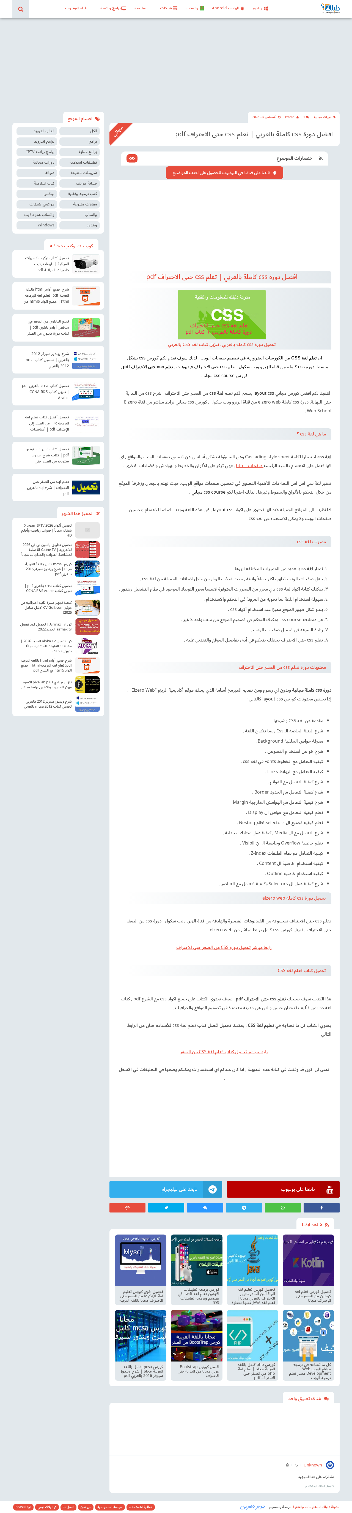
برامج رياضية (110, 8)
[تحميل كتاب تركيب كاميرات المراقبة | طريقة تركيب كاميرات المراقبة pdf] (86, 264)
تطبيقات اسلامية (83, 162)
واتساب (192, 8)
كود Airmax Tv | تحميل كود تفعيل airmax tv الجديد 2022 (46, 627)
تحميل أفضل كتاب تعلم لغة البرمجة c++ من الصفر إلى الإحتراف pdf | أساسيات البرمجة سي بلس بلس (47, 424)
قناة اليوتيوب (76, 8)
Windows (46, 225)
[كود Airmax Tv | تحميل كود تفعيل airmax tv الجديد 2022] (87, 626)
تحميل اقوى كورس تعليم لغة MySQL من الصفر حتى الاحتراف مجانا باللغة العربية (141, 1296)
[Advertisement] (176, 65)
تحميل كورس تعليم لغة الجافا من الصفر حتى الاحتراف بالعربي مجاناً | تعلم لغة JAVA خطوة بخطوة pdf (253, 1296)
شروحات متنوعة (84, 173)
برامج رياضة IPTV (40, 152)
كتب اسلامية (44, 183)
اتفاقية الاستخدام (141, 1507)
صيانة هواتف (86, 183)
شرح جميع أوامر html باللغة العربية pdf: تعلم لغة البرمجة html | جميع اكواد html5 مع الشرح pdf (46, 296)
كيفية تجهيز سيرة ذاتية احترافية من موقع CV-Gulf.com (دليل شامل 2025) (46, 607)
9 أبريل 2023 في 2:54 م (320, 1486)
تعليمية (140, 8)
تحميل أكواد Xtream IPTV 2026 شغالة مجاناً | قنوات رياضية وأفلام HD (46, 530)
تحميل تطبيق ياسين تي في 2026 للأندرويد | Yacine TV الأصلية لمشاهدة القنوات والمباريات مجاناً (46, 549)
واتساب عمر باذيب (39, 215)
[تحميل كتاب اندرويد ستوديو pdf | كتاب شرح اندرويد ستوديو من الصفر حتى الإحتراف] (86, 455)
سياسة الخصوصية (110, 1507)
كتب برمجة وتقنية (82, 194)
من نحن (85, 1507)
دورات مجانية (322, 117)
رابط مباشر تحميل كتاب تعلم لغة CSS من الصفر (224, 1052)
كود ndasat (23, 1507)
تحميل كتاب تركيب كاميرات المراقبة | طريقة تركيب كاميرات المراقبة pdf (47, 264)
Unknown (313, 1465)
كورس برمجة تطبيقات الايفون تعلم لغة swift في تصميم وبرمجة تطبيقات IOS (198, 1296)
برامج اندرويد (44, 141)
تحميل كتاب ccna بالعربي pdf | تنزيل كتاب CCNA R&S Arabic (45, 392)
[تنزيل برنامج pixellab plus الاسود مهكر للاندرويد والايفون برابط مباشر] (87, 684)
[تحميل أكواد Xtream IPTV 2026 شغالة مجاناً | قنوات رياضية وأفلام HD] (87, 530)
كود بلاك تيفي (47, 1507)
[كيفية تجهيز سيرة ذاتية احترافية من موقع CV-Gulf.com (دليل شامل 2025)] (87, 607)
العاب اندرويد (44, 131)
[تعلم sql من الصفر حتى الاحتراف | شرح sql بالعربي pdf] (86, 487)
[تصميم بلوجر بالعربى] (252, 1506)
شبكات (166, 8)
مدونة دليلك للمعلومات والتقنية (316, 1507)
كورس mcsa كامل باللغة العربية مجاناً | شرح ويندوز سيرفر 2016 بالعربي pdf (142, 1371)
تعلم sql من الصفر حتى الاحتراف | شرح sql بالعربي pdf (48, 488)
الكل (93, 131)
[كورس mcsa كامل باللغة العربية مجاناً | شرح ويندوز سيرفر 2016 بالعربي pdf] (87, 569)
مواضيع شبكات (41, 204)
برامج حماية (88, 152)
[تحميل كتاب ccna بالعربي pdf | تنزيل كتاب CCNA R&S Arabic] (86, 391)
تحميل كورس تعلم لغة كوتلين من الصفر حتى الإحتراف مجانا (313, 1296)
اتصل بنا (68, 1507)
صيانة (49, 173)
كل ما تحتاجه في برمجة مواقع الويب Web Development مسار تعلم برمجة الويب (310, 1371)
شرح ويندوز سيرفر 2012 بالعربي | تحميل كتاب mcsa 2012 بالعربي (46, 360)
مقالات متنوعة (85, 204)
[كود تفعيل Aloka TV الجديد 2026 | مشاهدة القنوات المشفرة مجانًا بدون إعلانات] (87, 646)
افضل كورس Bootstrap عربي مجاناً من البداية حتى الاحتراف (198, 1371)
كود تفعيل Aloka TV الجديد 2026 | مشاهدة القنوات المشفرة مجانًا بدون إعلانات (46, 646)
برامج (93, 141)
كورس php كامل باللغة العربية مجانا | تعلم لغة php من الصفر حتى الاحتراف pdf (256, 1371)
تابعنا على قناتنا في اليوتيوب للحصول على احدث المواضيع (221, 172)
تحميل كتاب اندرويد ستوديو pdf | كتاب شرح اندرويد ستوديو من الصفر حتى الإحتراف (47, 455)
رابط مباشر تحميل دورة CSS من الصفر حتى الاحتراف (224, 947)
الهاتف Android (225, 8)
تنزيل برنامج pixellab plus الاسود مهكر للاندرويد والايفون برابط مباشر (46, 685)
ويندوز (257, 8)
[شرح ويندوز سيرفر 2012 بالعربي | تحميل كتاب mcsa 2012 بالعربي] (86, 359)
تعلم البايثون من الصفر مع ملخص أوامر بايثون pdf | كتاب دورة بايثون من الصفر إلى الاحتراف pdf (48, 328)
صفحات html (249, 465)
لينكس (48, 194)
